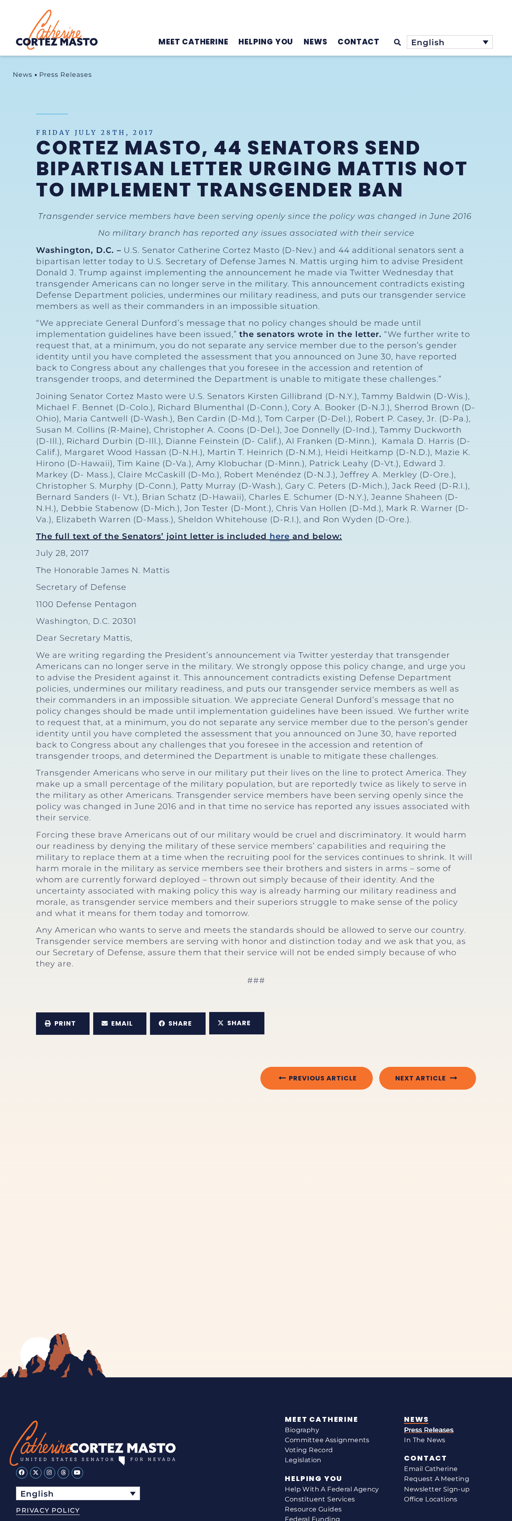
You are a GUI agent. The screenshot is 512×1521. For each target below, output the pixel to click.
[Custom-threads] (63, 1473)
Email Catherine (431, 1469)
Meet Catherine (321, 1419)
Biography (302, 1430)
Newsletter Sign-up (437, 1489)
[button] (63, 1023)
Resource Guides (313, 1509)
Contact (425, 1458)
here (280, 536)
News (22, 74)
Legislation (303, 1460)
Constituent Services (320, 1499)
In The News (424, 1440)
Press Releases (65, 74)
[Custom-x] (36, 1473)
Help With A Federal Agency (332, 1489)
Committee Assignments (327, 1440)
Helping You (313, 1478)
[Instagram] (50, 1473)
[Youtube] (77, 1473)
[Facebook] (22, 1473)
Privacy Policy (48, 1510)
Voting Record (309, 1450)
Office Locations (430, 1499)
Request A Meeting (436, 1479)
